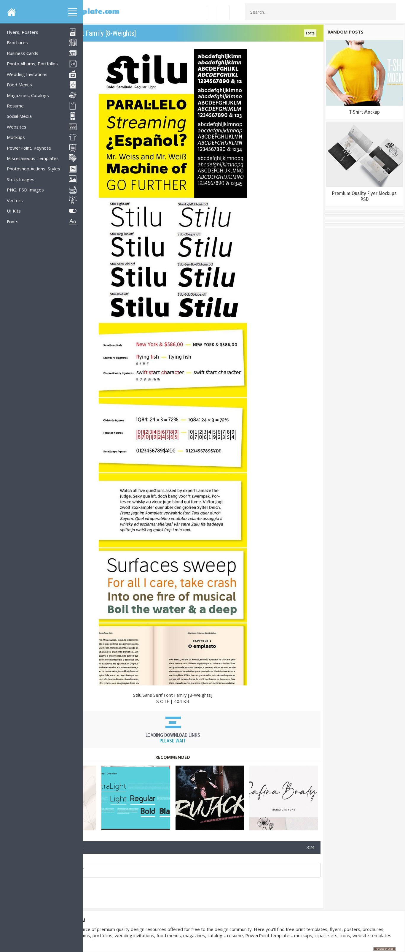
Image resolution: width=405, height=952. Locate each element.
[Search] (390, 11)
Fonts (310, 33)
